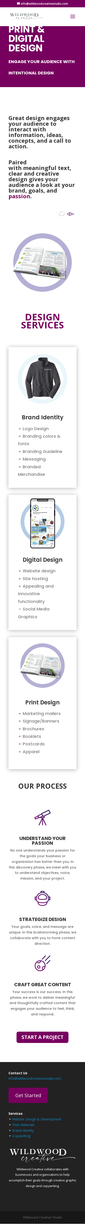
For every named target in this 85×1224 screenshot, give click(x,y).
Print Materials (23, 1125)
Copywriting (21, 1136)
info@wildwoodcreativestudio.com (34, 1078)
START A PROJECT (42, 1037)
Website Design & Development (36, 1119)
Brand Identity (23, 1130)
